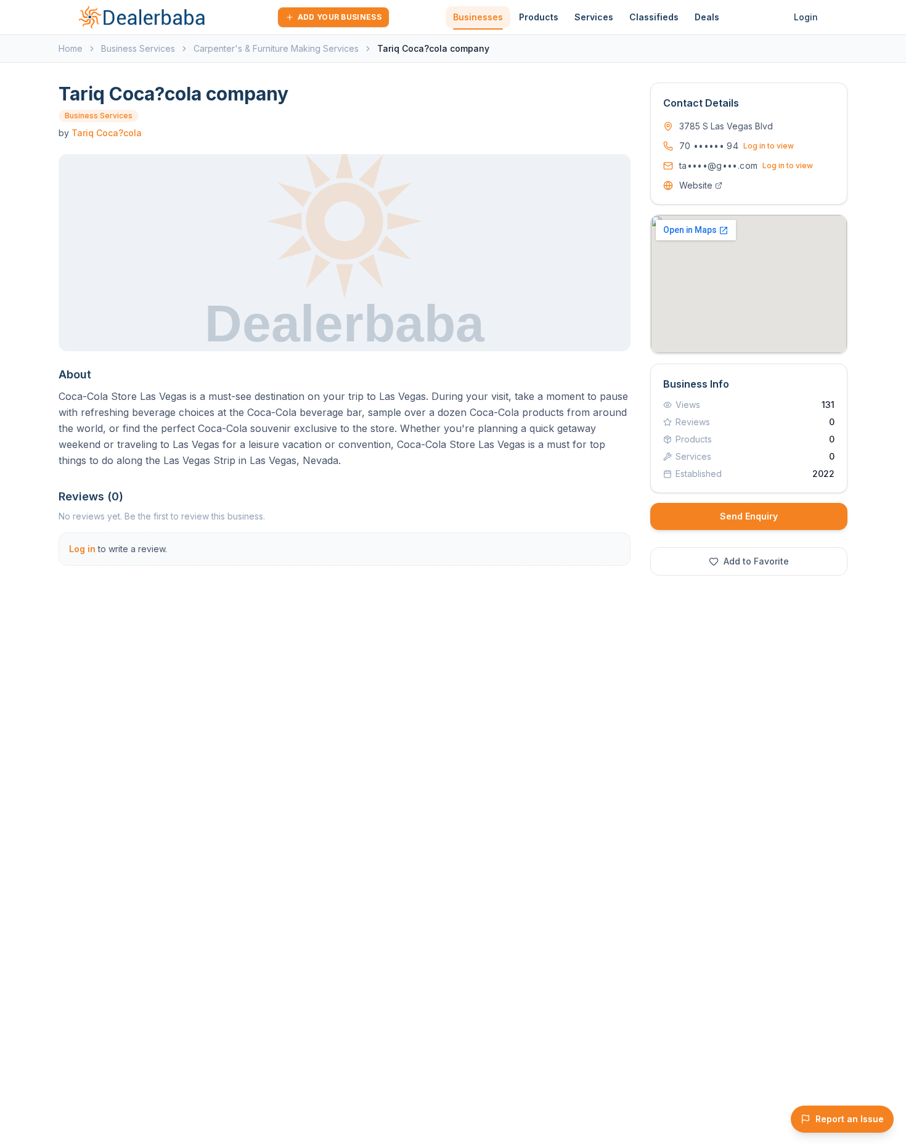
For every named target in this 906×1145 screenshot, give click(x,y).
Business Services (138, 48)
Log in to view (768, 145)
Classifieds (654, 17)
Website (695, 185)
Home (71, 48)
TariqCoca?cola (106, 133)
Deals (707, 17)
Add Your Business (340, 17)
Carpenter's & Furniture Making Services (276, 48)
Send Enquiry (749, 516)
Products (538, 17)
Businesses (478, 17)
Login (806, 17)
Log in (82, 549)
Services (593, 17)
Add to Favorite (756, 561)
